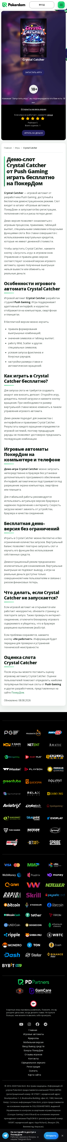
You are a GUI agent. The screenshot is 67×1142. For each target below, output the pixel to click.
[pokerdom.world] (29, 1024)
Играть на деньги (33, 133)
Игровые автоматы (33, 1034)
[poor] (27, 118)
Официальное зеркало (33, 1062)
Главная (8, 148)
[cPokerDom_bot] (45, 1024)
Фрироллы (33, 1038)
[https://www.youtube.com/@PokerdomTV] (21, 1024)
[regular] (32, 118)
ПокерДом (17, 692)
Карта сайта (34, 1074)
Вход (42, 4)
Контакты (33, 1058)
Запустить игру (33, 72)
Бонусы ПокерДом (33, 1050)
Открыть (51, 1135)
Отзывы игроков (33, 1054)
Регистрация (33, 1066)
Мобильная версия (33, 1042)
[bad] (22, 118)
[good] (37, 118)
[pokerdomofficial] (37, 1024)
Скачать (33, 1070)
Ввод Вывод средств (33, 1046)
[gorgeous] (42, 118)
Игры (17, 148)
